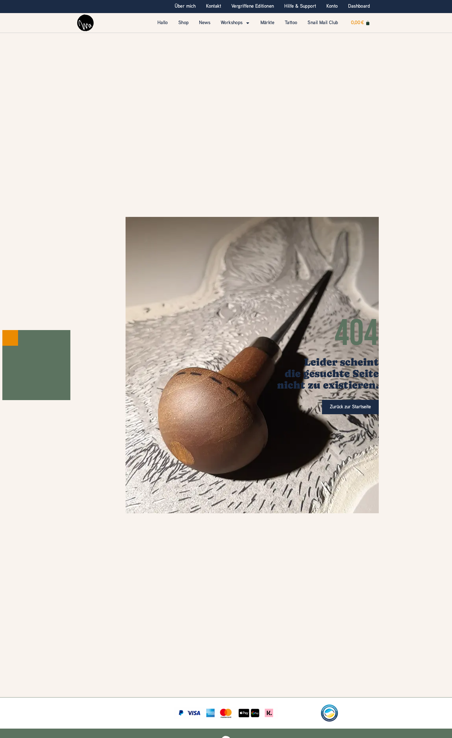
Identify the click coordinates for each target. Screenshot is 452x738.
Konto (332, 6)
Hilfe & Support (300, 6)
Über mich (185, 6)
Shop (183, 23)
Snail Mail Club (323, 23)
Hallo (162, 23)
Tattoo (291, 23)
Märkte (267, 23)
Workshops (232, 23)
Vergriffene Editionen (252, 6)
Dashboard (359, 6)
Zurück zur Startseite (350, 407)
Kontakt (213, 6)
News (204, 23)
